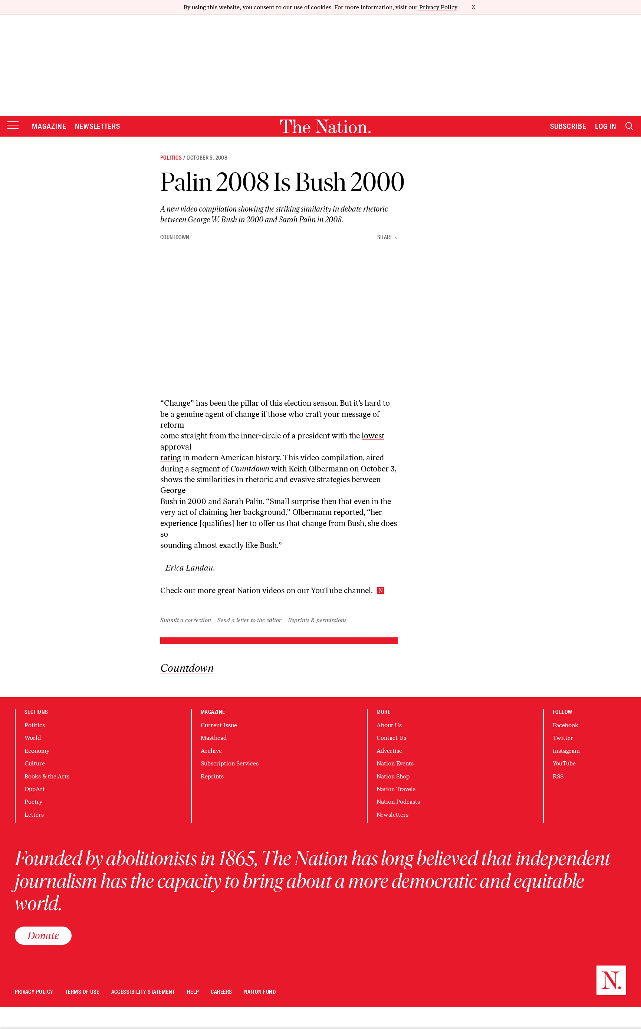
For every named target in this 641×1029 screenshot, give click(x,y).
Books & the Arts (46, 776)
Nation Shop (393, 776)
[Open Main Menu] (13, 126)
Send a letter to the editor (249, 620)
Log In (606, 126)
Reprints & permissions (317, 620)
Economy (36, 750)
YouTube (564, 763)
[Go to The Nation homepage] (325, 126)
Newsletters (98, 126)
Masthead (214, 737)
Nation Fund (260, 992)
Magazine (49, 126)
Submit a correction (185, 620)
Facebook (565, 725)
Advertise (389, 750)
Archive (211, 750)
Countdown (174, 237)
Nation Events (395, 763)
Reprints (212, 776)
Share (385, 237)
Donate (43, 935)
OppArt (34, 789)
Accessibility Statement (143, 992)
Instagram (566, 750)
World (32, 737)
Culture (34, 763)
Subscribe (568, 126)
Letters (34, 814)
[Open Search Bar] (629, 126)
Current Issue (219, 725)
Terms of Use (82, 992)
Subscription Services (230, 763)
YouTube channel (341, 590)
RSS (558, 776)
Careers (221, 992)
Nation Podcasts (398, 801)
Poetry (33, 801)
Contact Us (391, 737)
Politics (171, 157)
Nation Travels (396, 789)
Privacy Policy (438, 7)
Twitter (563, 737)
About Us (389, 725)
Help (193, 992)
